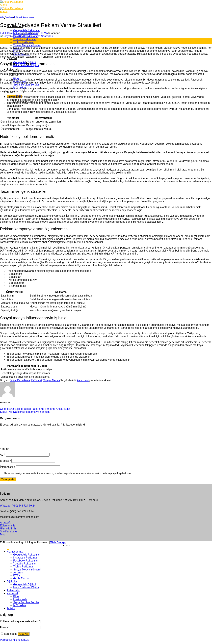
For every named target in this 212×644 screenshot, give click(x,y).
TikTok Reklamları (23, 42)
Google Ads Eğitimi (24, 584)
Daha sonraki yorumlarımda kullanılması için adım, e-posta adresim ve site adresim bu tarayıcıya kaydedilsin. (67, 473)
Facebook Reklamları (25, 560)
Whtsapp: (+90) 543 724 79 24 (17, 505)
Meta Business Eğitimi (26, 587)
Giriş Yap (23, 634)
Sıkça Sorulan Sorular (26, 84)
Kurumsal (12, 593)
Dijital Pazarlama (6, 17)
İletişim (11, 608)
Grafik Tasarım (21, 578)
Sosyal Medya (28, 17)
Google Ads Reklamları (26, 30)
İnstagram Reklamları (25, 557)
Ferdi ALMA (41, 33)
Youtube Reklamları (24, 39)
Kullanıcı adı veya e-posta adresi (20, 621)
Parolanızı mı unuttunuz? (14, 639)
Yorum (4, 448)
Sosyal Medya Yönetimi (27, 45)
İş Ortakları (19, 605)
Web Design (58, 542)
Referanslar (13, 590)
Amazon (18, 572)
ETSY (16, 575)
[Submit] (8, 549)
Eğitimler (12, 58)
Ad (2, 454)
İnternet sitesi (8, 467)
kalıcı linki (83, 380)
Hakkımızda (20, 599)
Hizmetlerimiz (15, 551)
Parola (4, 627)
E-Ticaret (18, 17)
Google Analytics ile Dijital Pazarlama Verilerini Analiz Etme (35, 408)
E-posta (5, 460)
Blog (16, 596)
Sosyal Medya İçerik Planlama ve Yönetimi (25, 411)
